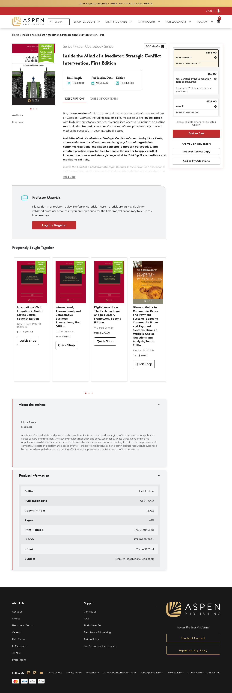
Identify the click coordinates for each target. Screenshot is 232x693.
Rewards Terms (175, 672)
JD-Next (16, 653)
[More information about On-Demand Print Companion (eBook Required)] (215, 81)
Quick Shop (28, 340)
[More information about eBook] (215, 107)
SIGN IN (210, 10)
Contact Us (90, 611)
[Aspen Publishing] (28, 21)
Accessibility (92, 672)
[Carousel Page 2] (33, 109)
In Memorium (19, 646)
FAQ (86, 618)
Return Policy (91, 639)
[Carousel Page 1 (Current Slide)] (31, 109)
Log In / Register (54, 225)
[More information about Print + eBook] (215, 57)
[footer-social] (28, 672)
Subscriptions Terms (151, 672)
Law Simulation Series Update (100, 646)
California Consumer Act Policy (120, 672)
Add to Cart (196, 133)
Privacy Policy (74, 672)
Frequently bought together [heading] (33, 247)
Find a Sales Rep (93, 625)
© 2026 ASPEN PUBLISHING (203, 672)
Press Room (19, 659)
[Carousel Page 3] (36, 109)
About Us (17, 611)
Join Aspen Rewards (93, 3)
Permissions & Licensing (97, 632)
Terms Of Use (54, 672)
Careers (16, 632)
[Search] (51, 21)
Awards (16, 618)
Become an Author (22, 625)
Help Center (19, 639)
